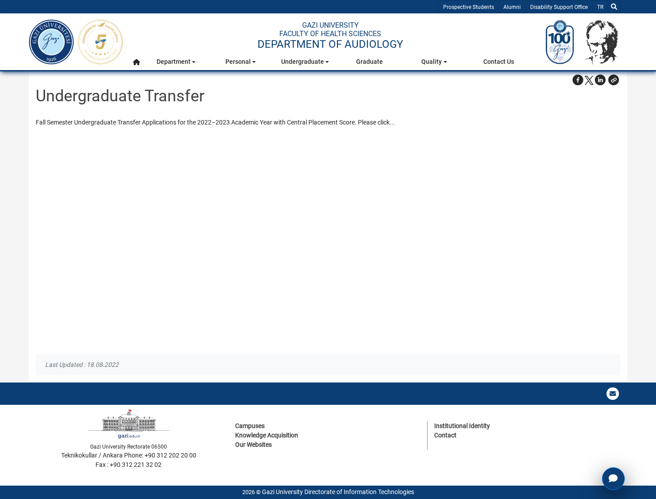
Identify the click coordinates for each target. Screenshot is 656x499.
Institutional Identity (462, 425)
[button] (136, 62)
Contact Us (498, 61)
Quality (431, 61)
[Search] (614, 6)
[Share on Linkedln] (600, 80)
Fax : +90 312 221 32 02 (128, 464)
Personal (238, 61)
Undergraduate (302, 61)
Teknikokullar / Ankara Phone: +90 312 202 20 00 (128, 455)
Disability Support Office (559, 7)
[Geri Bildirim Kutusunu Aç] (613, 478)
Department (174, 61)
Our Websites (253, 444)
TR (602, 7)
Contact (445, 435)
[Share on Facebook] (578, 80)
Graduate (369, 61)
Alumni (512, 7)
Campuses (250, 425)
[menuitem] (136, 64)
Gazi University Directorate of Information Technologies (338, 491)
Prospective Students (468, 7)
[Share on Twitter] (589, 80)
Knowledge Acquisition (266, 435)
